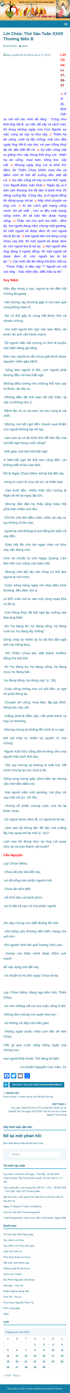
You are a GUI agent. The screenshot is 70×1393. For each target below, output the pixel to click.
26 (8, 1367)
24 (53, 1361)
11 (62, 1350)
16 (44, 1355)
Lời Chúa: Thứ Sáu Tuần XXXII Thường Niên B (37, 1085)
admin (25, 46)
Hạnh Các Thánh (12, 1274)
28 (26, 1367)
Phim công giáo (11, 1308)
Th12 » (17, 1375)
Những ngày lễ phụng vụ (16, 1268)
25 (62, 1361)
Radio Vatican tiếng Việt (16, 1291)
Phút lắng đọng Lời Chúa (16, 1257)
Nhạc (6, 1314)
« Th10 (7, 1375)
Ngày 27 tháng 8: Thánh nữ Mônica (22, 1206)
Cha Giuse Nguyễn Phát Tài (18, 1302)
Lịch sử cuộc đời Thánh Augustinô (21, 1212)
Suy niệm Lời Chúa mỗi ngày (18, 1245)
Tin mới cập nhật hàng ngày (18, 1234)
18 (62, 1355)
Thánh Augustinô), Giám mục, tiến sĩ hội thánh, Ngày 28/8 (34, 1217)
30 (44, 1367)
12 (8, 1355)
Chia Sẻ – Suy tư (12, 1296)
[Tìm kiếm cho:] (35, 1154)
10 (53, 1350)
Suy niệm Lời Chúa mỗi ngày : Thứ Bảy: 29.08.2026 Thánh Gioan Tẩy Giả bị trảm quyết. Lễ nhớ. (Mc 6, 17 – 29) (33, 1178)
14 (26, 1355)
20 (17, 1361)
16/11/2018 (11, 46)
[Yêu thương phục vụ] (35, 18)
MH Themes (57, 1389)
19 (8, 1361)
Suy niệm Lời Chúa (13, 1240)
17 (53, 1355)
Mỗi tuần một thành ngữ (16, 1262)
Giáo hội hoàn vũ (12, 1251)
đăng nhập (19, 1143)
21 (26, 1361)
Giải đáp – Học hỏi (13, 1285)
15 (35, 1355)
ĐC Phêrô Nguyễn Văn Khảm (19, 1279)
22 (35, 1361)
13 (17, 1355)
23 (44, 1361)
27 (17, 1367)
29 (35, 1367)
